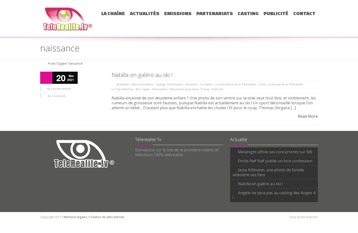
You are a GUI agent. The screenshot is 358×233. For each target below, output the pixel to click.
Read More (308, 116)
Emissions (177, 13)
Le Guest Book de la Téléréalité (235, 84)
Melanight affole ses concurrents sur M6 (275, 152)
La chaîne (113, 13)
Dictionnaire (175, 84)
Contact (304, 13)
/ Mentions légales (74, 217)
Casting (248, 13)
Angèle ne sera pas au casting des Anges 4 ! (274, 195)
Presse (205, 89)
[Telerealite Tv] (67, 18)
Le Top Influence (122, 89)
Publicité (276, 13)
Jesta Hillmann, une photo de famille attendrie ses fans (268, 172)
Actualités (144, 13)
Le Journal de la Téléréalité (285, 84)
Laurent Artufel (61, 88)
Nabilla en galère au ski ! (142, 75)
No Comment (57, 96)
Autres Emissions (142, 84)
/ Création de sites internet (106, 217)
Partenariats (214, 13)
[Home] (42, 63)
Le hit (261, 84)
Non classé (143, 89)
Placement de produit (184, 89)
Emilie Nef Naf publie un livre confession (275, 161)
